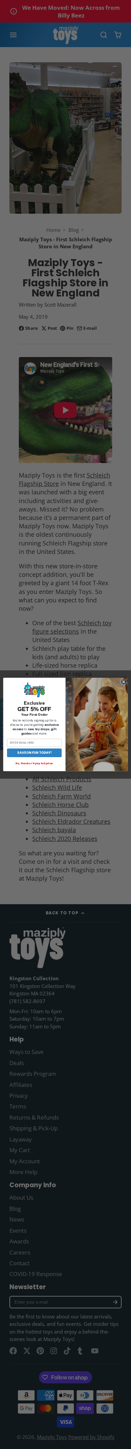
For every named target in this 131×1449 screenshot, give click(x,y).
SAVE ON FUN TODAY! (34, 752)
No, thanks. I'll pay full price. (34, 763)
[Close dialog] (124, 682)
